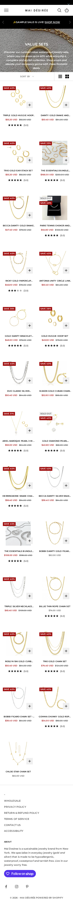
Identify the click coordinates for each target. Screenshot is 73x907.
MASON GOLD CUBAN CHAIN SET (54, 391)
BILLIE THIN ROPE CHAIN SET (54, 606)
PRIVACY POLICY (15, 806)
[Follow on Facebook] (6, 887)
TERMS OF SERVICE (16, 818)
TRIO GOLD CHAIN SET (55, 661)
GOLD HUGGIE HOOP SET (54, 336)
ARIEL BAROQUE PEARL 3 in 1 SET (18, 441)
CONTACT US (12, 825)
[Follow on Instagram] (17, 887)
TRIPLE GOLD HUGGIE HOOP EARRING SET (18, 115)
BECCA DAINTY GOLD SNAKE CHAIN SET (18, 225)
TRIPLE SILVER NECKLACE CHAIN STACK (18, 606)
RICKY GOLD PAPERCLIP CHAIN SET (18, 281)
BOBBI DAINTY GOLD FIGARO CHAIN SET (54, 551)
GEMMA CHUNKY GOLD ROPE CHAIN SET (55, 716)
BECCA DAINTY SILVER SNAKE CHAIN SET (55, 496)
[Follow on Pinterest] (27, 887)
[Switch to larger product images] (60, 76)
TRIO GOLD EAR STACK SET (18, 170)
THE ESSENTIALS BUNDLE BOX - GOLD (55, 170)
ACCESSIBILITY (14, 830)
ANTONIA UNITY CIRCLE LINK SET (54, 281)
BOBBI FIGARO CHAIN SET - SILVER (18, 716)
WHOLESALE (12, 800)
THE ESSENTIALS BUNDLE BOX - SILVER (18, 551)
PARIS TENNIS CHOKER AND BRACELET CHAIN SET (55, 225)
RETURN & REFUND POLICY (21, 812)
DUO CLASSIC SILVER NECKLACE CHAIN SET (18, 391)
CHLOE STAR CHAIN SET (18, 771)
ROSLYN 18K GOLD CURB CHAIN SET (18, 661)
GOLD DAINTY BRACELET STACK (18, 336)
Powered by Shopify (49, 897)
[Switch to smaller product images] (67, 76)
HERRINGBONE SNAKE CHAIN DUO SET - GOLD (18, 496)
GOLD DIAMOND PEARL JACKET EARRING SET (54, 441)
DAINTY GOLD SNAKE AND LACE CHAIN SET (55, 115)
